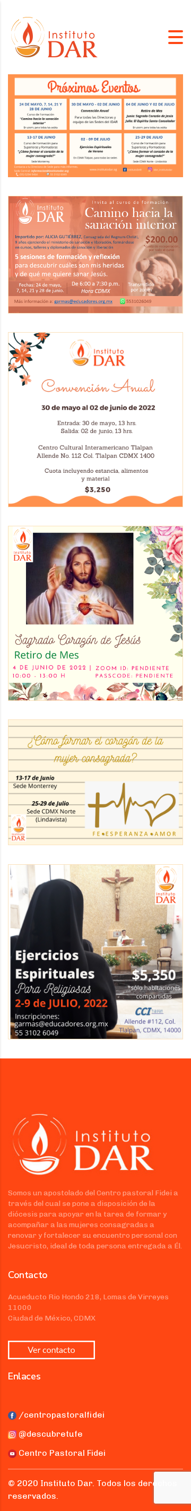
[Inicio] (54, 36)
